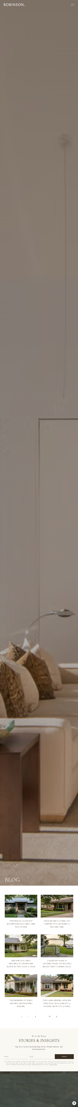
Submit (64, 1057)
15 (50, 1016)
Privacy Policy (53, 1064)
